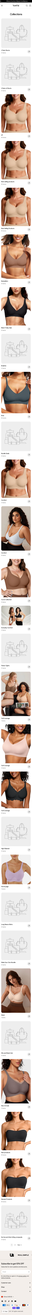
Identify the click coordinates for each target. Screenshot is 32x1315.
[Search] (26, 5)
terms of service (5, 1278)
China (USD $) (8, 1297)
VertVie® (8, 1311)
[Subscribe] (29, 1272)
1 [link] (11, 1245)
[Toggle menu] (2, 5)
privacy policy (22, 1276)
